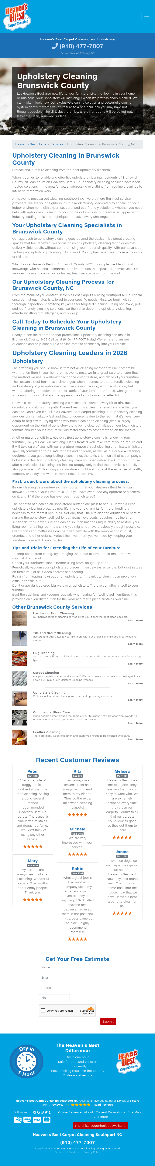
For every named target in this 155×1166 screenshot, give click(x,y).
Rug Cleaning (44, 653)
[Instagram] (42, 1112)
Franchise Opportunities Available (100, 1125)
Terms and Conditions (68, 1152)
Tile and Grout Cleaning (52, 633)
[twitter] (46, 1112)
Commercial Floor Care (51, 712)
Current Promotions (110, 1112)
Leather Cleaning (46, 732)
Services (56, 144)
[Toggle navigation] (146, 16)
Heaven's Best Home (30, 144)
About (88, 1112)
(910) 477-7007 (81, 46)
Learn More (135, 620)
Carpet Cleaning (46, 673)
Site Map (134, 1112)
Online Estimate (70, 1112)
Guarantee (100, 1117)
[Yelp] (50, 1112)
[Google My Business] (38, 1112)
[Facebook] (34, 1112)
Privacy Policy (92, 1152)
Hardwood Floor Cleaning (53, 613)
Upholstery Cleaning (49, 692)
